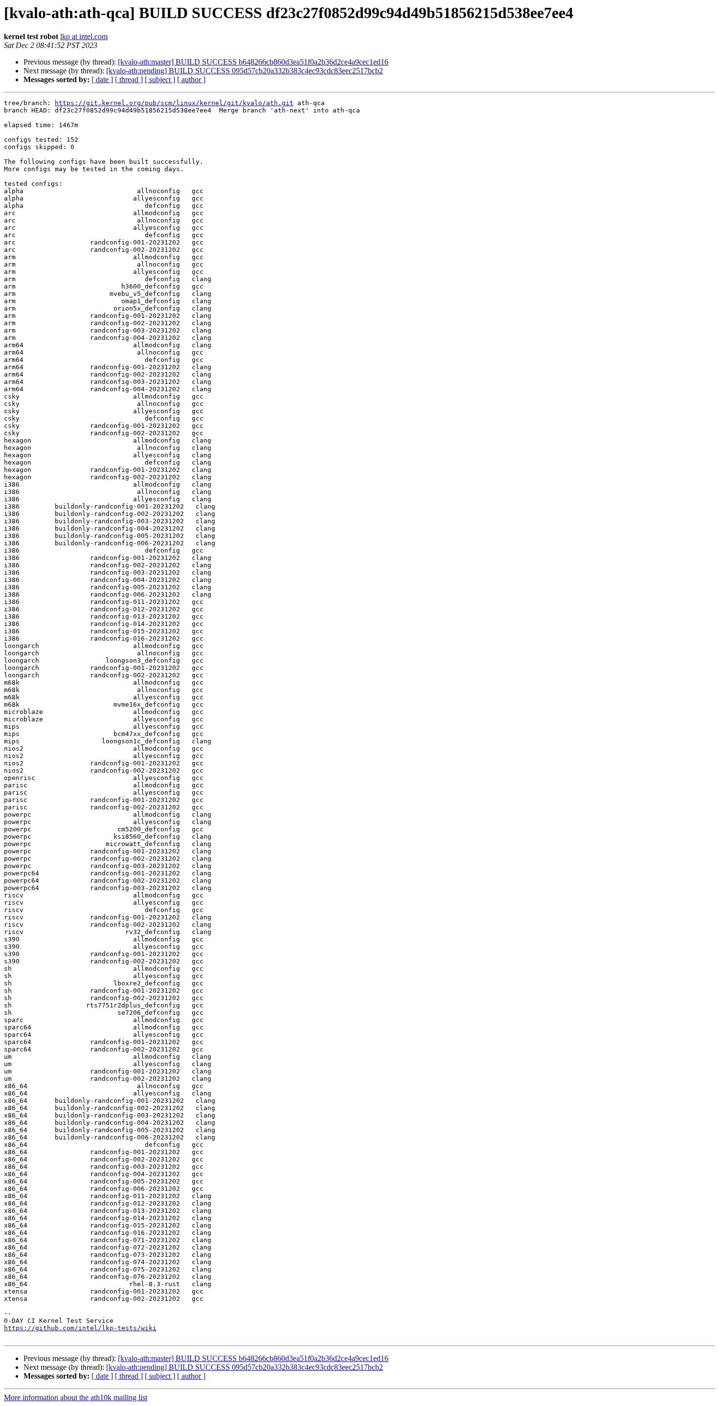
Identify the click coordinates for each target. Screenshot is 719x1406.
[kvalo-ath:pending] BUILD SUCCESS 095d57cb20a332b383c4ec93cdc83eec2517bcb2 (244, 71)
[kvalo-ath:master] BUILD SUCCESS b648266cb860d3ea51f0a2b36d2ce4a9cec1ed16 (253, 62)
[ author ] (191, 79)
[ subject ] (160, 79)
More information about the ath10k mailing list (75, 1397)
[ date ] (102, 79)
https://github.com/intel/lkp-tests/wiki (80, 1328)
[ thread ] (129, 79)
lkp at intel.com (84, 36)
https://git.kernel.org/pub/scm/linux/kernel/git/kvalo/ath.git (174, 103)
